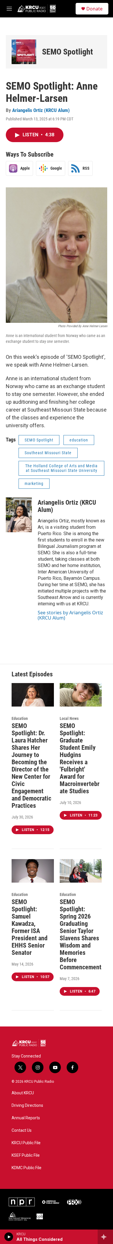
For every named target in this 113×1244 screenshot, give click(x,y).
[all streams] (105, 1236)
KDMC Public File (26, 1168)
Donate (94, 8)
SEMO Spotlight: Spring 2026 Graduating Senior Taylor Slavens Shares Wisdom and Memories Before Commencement (80, 934)
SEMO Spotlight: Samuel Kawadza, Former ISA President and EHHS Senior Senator (30, 927)
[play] (8, 1237)
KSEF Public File (26, 1155)
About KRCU (23, 1093)
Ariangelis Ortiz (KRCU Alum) (41, 110)
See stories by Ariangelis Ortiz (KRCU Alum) (70, 615)
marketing (34, 483)
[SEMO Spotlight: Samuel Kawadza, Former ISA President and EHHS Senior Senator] (33, 871)
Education (20, 718)
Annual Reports (26, 1118)
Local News (69, 718)
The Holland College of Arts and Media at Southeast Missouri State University (61, 468)
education (79, 440)
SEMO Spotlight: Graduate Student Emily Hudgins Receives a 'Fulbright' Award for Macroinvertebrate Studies (79, 758)
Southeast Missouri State (48, 452)
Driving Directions (27, 1105)
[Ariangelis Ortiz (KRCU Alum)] (19, 514)
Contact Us (22, 1130)
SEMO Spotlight (67, 52)
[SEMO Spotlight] (24, 51)
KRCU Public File (26, 1143)
